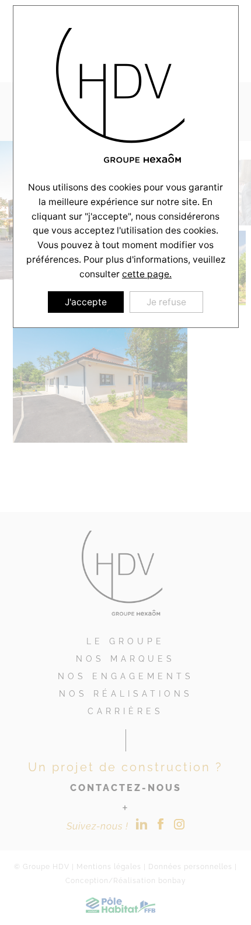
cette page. (147, 274)
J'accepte (86, 302)
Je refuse (166, 302)
